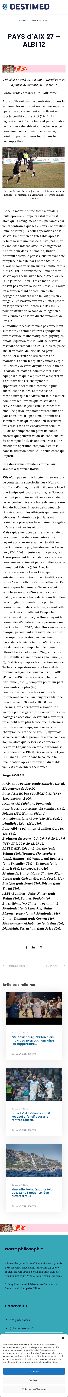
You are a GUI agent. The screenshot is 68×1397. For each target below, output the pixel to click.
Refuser (34, 1380)
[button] (63, 1338)
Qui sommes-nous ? (22, 1328)
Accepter (34, 1371)
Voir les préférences (34, 1389)
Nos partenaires (20, 1320)
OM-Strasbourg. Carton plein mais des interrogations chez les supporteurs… (33, 1040)
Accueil (22, 20)
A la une (21, 1054)
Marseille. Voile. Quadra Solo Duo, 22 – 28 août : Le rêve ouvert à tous (32, 1193)
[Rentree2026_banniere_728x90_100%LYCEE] (34, 68)
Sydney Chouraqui (16, 1284)
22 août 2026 (20, 1032)
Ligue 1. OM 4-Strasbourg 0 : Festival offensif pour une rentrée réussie (31, 1116)
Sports (32, 1054)
